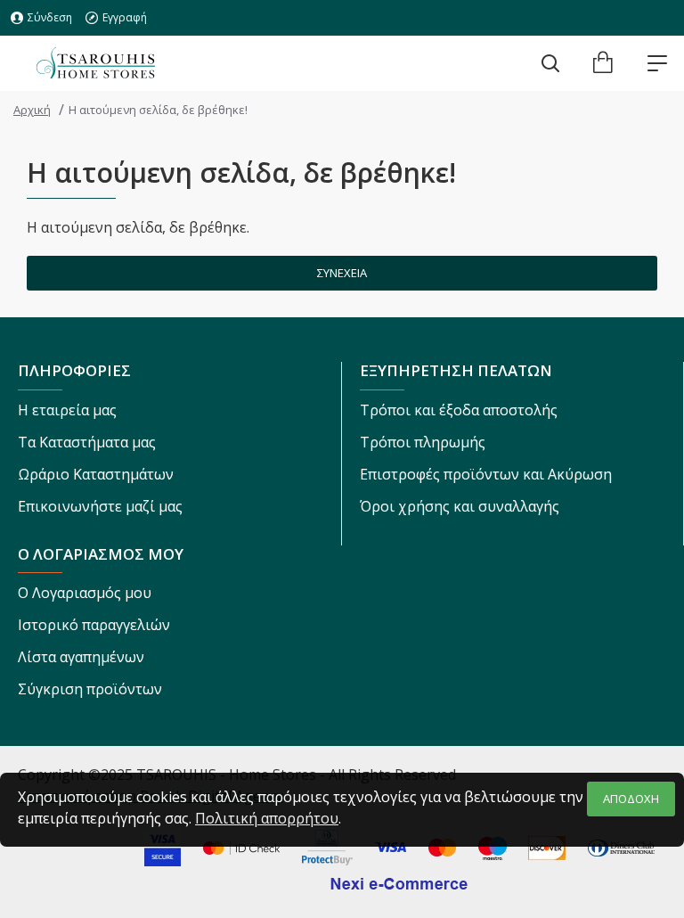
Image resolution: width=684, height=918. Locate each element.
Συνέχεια (342, 273)
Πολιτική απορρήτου (266, 818)
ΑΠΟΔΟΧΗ (631, 799)
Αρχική (32, 110)
